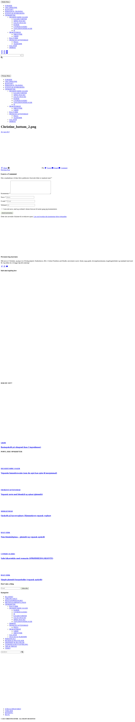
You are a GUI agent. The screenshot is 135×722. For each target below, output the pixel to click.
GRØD (16, 36)
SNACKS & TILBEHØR (18, 637)
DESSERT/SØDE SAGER (18, 17)
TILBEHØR (18, 44)
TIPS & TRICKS (11, 646)
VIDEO (7, 648)
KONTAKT (9, 9)
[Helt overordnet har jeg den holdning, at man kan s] (112, 697)
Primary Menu (6, 76)
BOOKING (9, 713)
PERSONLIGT (10, 639)
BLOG (7, 715)
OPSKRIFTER (10, 15)
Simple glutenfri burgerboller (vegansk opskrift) (21, 579)
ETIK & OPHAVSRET (13, 709)
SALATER (13, 46)
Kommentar (5, 193)
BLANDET (9, 597)
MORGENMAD (15, 32)
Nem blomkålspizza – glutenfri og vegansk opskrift (23, 537)
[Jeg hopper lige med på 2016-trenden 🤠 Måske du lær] (23, 697)
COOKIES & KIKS (20, 27)
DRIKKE (12, 48)
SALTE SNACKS (20, 23)
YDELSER (9, 711)
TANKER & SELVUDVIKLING (16, 644)
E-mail (4, 201)
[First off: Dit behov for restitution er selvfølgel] (67, 681)
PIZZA (16, 42)
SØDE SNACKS (19, 21)
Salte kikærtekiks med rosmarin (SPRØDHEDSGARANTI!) (27, 558)
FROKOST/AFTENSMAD (18, 40)
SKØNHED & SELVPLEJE (14, 642)
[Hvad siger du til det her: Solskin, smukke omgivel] (112, 681)
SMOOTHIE (18, 34)
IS (14, 30)
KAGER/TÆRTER (20, 19)
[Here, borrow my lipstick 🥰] (67, 697)
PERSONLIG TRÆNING (14, 11)
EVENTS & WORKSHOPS (14, 13)
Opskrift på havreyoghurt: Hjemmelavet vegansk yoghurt (26, 515)
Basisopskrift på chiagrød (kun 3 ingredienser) (21, 447)
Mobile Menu (5, 2)
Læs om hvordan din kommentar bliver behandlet (50, 216)
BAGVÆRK (13, 38)
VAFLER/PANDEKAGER (23, 28)
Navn (3, 197)
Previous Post (5, 170)
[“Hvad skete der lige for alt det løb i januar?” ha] (23, 681)
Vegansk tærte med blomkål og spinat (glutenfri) (22, 494)
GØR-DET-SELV (11, 599)
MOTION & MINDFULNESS (15, 602)
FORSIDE (8, 6)
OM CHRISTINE (11, 7)
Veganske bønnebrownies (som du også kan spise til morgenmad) (29, 473)
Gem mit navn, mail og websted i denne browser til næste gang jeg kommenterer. (30, 209)
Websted (4, 205)
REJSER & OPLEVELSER (14, 640)
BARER (16, 25)
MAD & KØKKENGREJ (14, 600)
